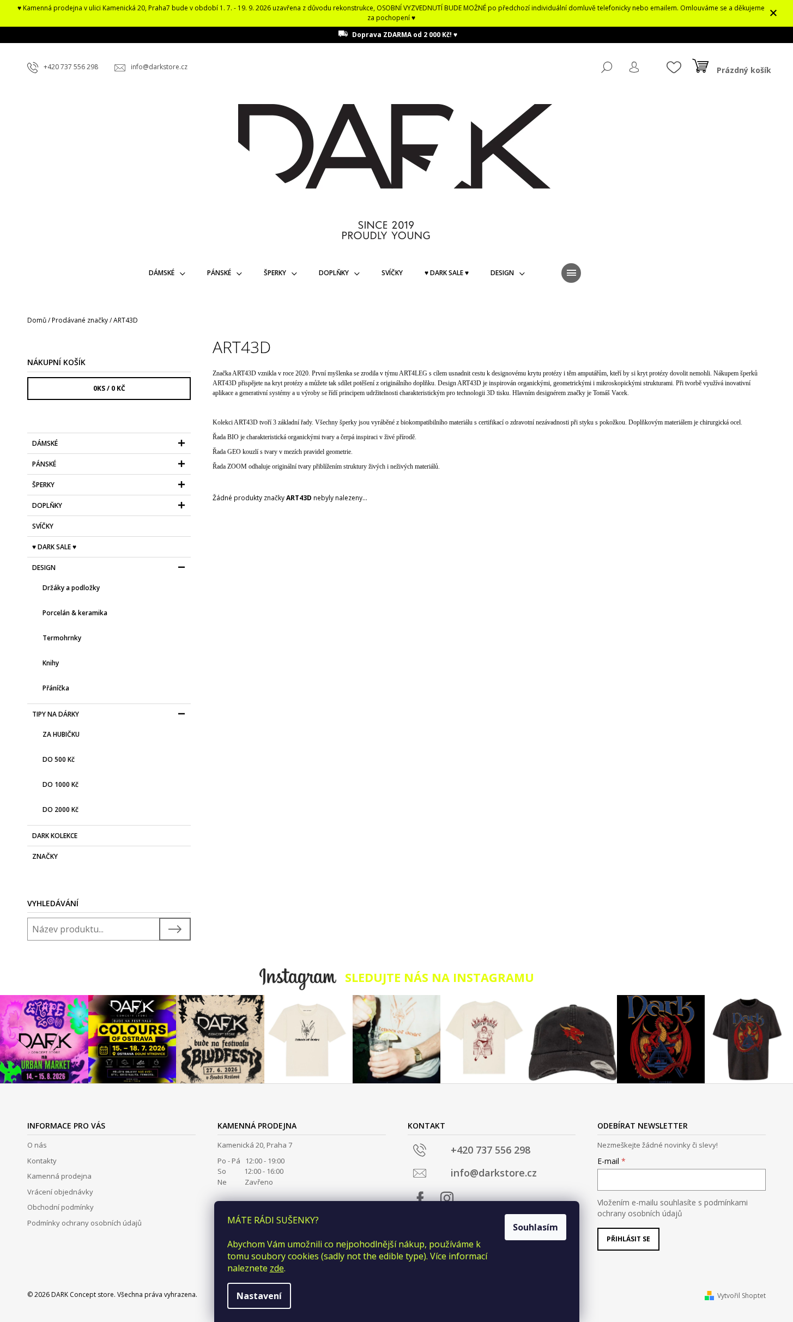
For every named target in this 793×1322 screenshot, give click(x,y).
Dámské (45, 443)
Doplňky (47, 505)
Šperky (43, 484)
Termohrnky (62, 637)
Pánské (44, 464)
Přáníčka (56, 688)
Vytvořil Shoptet (741, 1295)
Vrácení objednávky (60, 1192)
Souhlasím (535, 1227)
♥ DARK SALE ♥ (54, 546)
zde (277, 1268)
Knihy (51, 663)
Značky (45, 856)
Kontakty (42, 1161)
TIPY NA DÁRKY (55, 714)
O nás (37, 1145)
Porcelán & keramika (75, 612)
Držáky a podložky (71, 587)
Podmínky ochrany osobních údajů (84, 1223)
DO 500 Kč (59, 759)
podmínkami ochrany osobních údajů (672, 1207)
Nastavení (259, 1296)
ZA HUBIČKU (61, 734)
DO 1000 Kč (60, 784)
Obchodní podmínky (60, 1207)
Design (44, 567)
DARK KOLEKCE (54, 835)
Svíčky (42, 526)
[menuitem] (167, 273)
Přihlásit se (628, 1239)
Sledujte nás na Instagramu (439, 977)
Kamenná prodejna (59, 1176)
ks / (109, 388)
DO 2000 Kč (60, 809)
